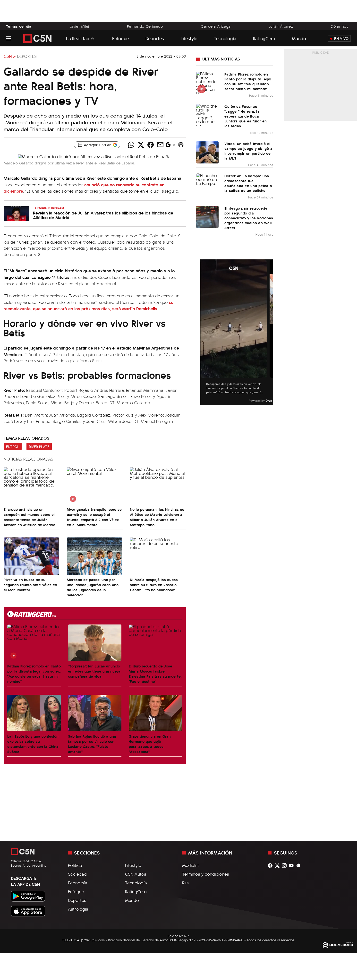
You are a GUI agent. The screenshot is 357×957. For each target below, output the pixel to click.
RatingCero (264, 38)
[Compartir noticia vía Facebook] (150, 145)
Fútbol (12, 446)
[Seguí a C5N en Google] (168, 146)
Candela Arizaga (215, 26)
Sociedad (77, 874)
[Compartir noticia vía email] (160, 145)
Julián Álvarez (281, 26)
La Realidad (77, 38)
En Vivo (341, 38)
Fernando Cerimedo (145, 26)
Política (75, 865)
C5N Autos (135, 874)
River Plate (39, 446)
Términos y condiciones (205, 874)
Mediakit (190, 865)
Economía (77, 883)
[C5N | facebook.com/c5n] (271, 865)
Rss (185, 883)
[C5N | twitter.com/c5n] (278, 865)
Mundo (299, 38)
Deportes (154, 38)
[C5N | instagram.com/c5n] (285, 865)
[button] (181, 145)
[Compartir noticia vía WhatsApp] (131, 145)
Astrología (78, 909)
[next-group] (270, 332)
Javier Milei (79, 26)
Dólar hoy (339, 26)
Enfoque (120, 38)
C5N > (10, 56)
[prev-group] (203, 332)
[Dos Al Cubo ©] (338, 946)
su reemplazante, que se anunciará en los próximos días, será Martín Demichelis (88, 305)
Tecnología (225, 38)
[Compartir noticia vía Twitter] (141, 145)
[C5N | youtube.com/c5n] (292, 865)
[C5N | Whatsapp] (299, 865)
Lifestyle (189, 38)
